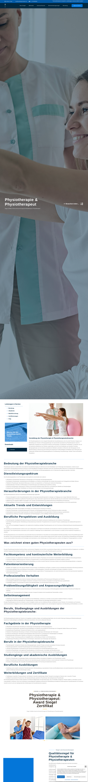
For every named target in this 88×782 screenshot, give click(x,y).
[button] (85, 766)
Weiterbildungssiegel (54, 5)
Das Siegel (23, 5)
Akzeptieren (61, 776)
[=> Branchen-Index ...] (81, 203)
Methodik (31, 5)
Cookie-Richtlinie (67, 779)
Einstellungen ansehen (80, 776)
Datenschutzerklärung (74, 779)
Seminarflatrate (41, 5)
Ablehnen (69, 776)
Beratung (65, 5)
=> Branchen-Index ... (71, 204)
